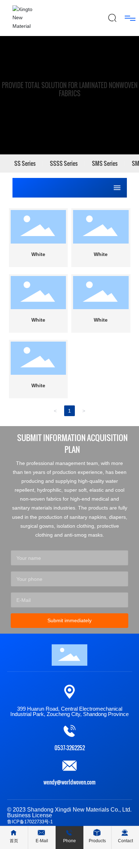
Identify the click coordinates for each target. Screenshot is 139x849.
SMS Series (105, 163)
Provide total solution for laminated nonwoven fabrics (70, 89)
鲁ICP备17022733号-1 (30, 821)
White (38, 254)
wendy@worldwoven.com (69, 782)
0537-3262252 (70, 748)
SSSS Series (64, 163)
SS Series (25, 163)
